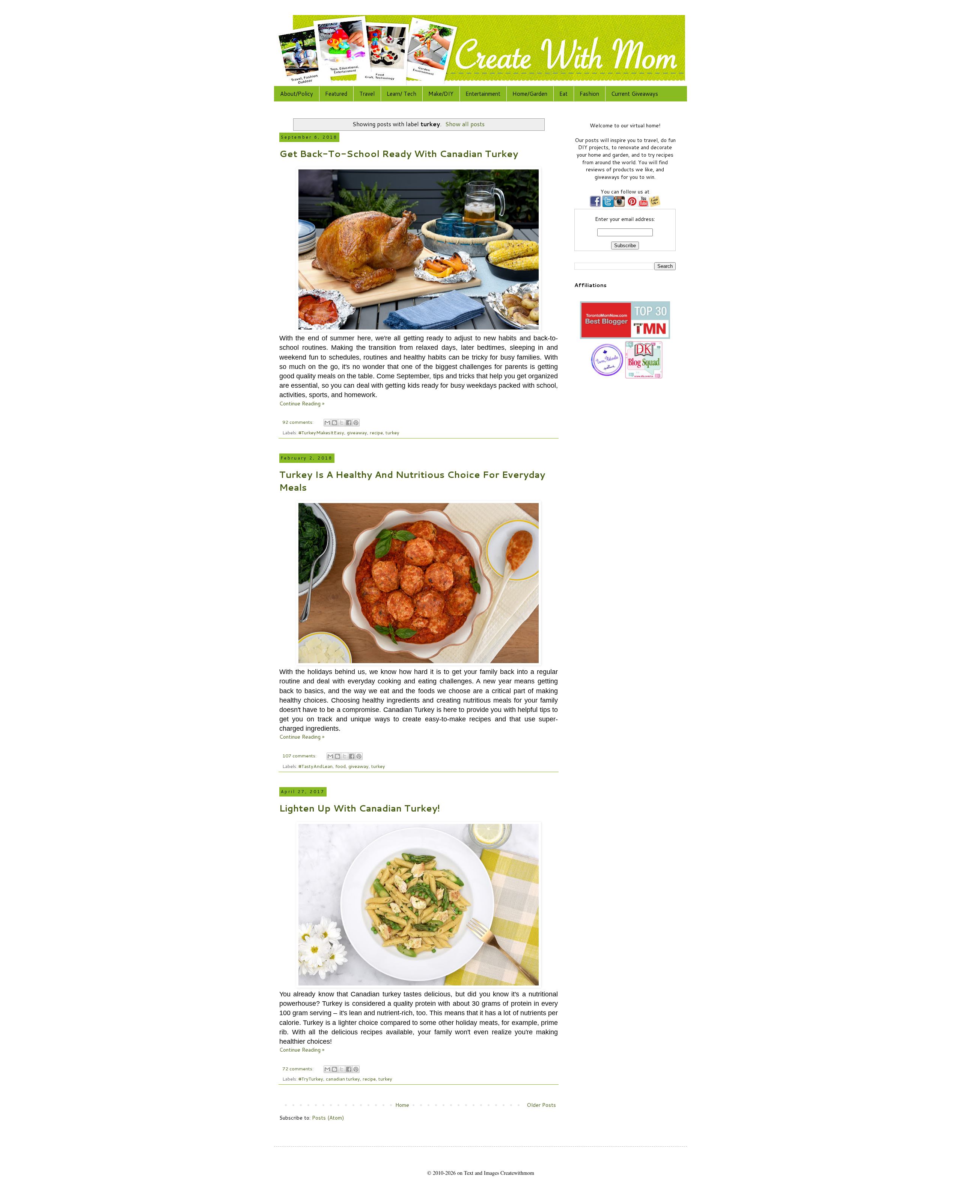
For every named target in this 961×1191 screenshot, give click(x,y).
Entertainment (482, 94)
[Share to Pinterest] (356, 422)
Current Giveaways (634, 94)
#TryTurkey (310, 1078)
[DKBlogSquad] (644, 377)
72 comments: (298, 1068)
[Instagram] (619, 205)
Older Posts (541, 1105)
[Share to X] (341, 422)
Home (402, 1105)
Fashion (589, 94)
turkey (392, 432)
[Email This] (327, 422)
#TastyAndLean (315, 766)
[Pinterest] (631, 205)
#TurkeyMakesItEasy (321, 432)
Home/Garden (529, 94)
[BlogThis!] (334, 422)
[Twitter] (607, 205)
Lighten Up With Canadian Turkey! (359, 808)
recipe (376, 432)
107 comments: (300, 755)
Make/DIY (440, 94)
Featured (336, 94)
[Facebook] (595, 205)
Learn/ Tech (401, 94)
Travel (367, 94)
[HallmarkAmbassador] (606, 377)
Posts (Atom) (328, 1117)
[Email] (654, 205)
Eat (563, 94)
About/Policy (296, 94)
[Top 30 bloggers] (625, 337)
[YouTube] (643, 205)
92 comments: (298, 422)
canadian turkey (343, 1078)
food (340, 766)
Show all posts (465, 124)
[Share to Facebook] (348, 422)
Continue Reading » (301, 403)
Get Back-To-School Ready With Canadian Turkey (398, 153)
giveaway (357, 432)
